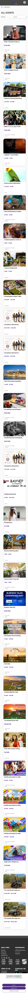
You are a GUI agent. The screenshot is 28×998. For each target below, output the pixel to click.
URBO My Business (20, 950)
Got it (14, 985)
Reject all (14, 988)
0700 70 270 (4, 955)
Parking (3, 950)
